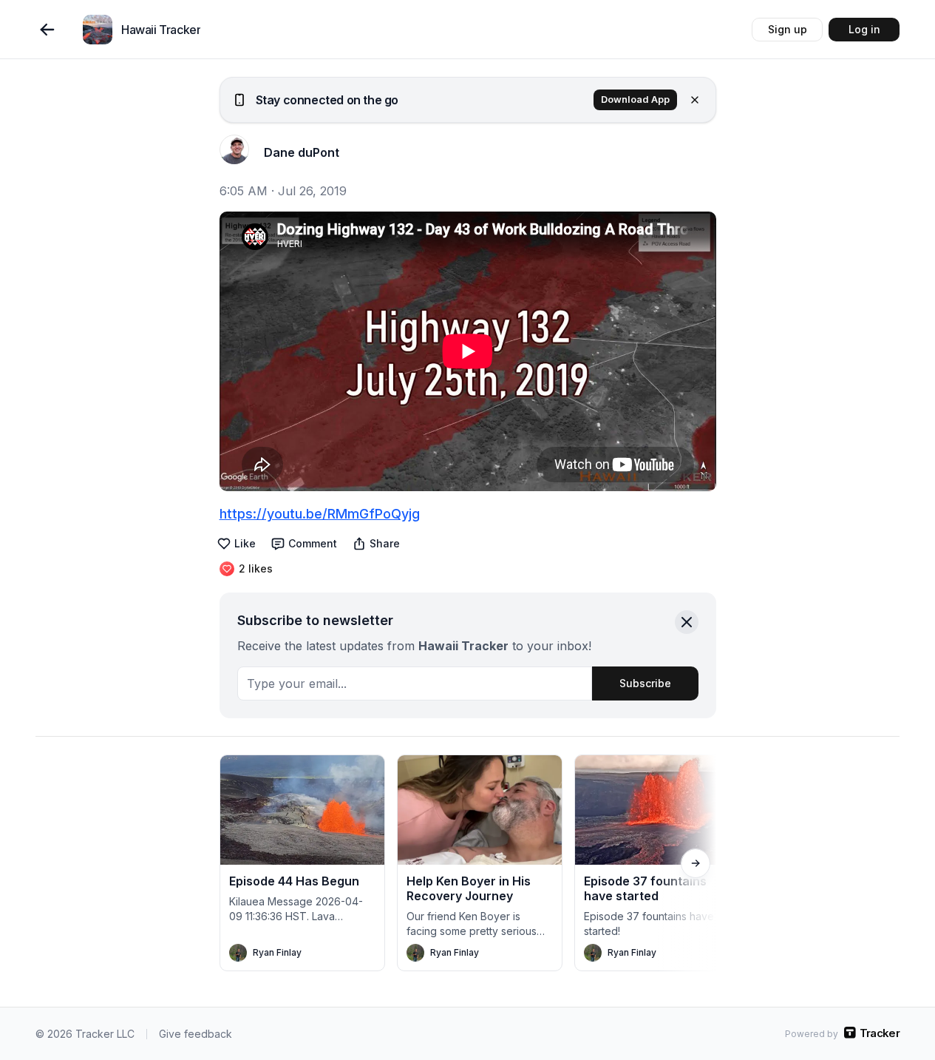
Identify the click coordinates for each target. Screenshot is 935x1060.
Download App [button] (635, 99)
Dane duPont (301, 152)
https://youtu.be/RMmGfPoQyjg (320, 513)
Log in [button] (864, 29)
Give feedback (195, 1033)
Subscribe (645, 683)
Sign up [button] (787, 29)
